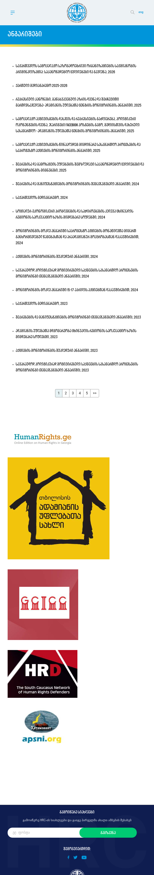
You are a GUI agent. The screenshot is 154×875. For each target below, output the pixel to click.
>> (94, 393)
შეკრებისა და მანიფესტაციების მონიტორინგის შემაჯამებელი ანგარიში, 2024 (77, 183)
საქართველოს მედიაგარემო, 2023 (42, 303)
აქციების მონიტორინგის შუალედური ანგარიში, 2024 (57, 256)
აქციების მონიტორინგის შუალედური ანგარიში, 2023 (57, 350)
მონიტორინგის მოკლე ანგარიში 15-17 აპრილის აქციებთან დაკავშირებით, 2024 (77, 289)
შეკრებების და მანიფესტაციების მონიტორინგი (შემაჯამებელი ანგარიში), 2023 (78, 317)
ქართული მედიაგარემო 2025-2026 (41, 85)
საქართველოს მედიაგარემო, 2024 (42, 197)
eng (141, 12)
